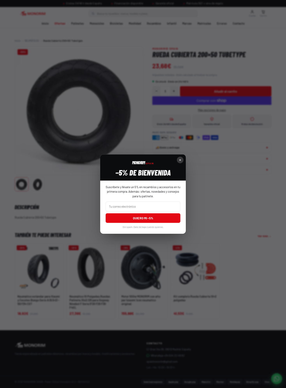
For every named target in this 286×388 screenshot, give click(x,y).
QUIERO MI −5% (143, 218)
